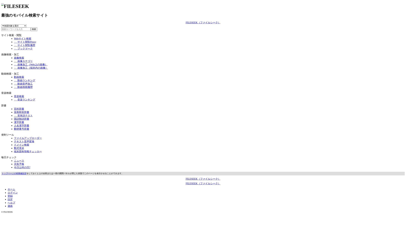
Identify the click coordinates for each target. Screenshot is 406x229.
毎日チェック (8, 157)
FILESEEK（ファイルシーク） (203, 22)
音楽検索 (6, 93)
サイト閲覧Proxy (25, 42)
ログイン (13, 192)
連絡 (10, 206)
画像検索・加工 (10, 54)
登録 (10, 196)
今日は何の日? (22, 167)
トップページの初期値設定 (14, 173)
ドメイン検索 (21, 144)
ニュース (19, 160)
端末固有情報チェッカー (28, 151)
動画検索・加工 (10, 73)
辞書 (3, 105)
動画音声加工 (23, 83)
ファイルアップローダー (28, 138)
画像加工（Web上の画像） (30, 64)
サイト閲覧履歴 (24, 45)
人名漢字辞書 (21, 125)
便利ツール (7, 134)
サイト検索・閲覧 (11, 35)
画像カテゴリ (23, 61)
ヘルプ (11, 202)
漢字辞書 (19, 122)
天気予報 (19, 164)
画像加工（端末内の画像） (31, 67)
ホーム (11, 189)
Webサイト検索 (22, 38)
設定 (10, 199)
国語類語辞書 (21, 119)
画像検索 (19, 57)
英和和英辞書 (21, 112)
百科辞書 (19, 109)
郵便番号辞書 (21, 129)
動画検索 (19, 77)
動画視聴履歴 (23, 87)
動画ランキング (24, 80)
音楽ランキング (24, 99)
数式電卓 (19, 148)
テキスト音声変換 (24, 141)
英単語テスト (23, 115)
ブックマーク (23, 48)
